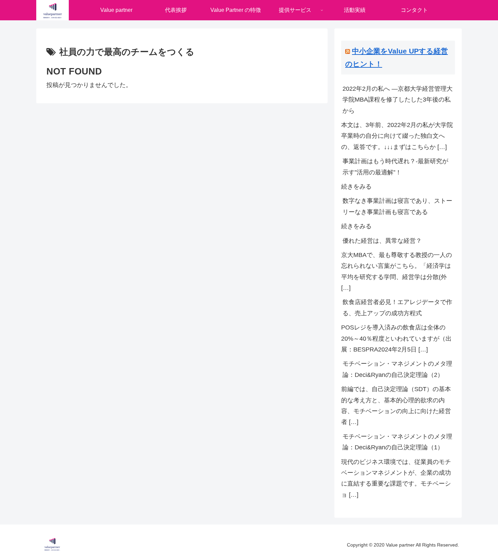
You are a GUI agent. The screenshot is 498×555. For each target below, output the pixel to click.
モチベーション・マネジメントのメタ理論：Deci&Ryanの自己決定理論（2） (397, 369)
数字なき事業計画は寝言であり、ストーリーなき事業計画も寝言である (397, 206)
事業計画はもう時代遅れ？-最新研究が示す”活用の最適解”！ (395, 166)
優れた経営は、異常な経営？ (382, 240)
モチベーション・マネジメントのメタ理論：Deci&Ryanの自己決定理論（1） (397, 442)
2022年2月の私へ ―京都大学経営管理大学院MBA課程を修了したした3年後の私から (398, 99)
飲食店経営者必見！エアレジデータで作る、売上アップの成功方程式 (397, 307)
